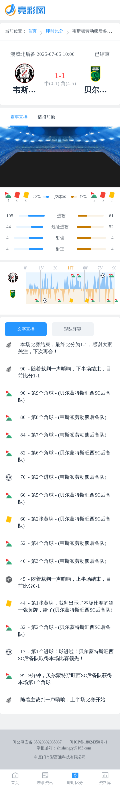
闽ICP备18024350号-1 (88, 742)
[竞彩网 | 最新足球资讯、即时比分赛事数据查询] (28, 10)
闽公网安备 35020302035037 (37, 742)
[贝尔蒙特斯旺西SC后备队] (14, 296)
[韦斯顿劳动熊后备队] (14, 280)
